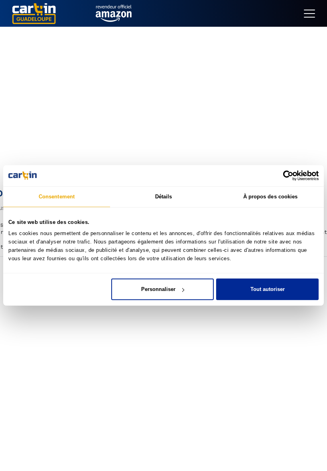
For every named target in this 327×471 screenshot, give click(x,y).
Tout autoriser (267, 289)
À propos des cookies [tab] (270, 196)
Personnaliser (158, 289)
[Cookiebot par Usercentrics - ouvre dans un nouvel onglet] (284, 175)
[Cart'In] (34, 13)
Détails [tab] (163, 196)
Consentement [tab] (57, 196)
